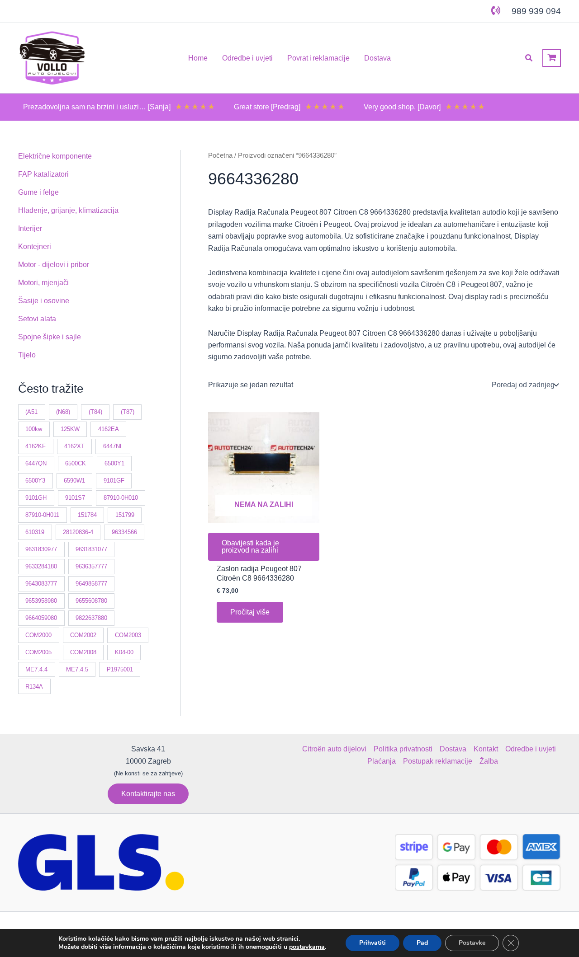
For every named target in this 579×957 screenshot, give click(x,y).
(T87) (127, 411)
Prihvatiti (372, 942)
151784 (87, 514)
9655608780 (91, 600)
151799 (124, 514)
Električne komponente (55, 156)
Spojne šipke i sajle (49, 337)
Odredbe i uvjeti (530, 749)
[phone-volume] (496, 10)
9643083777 (41, 583)
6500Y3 (35, 480)
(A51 (31, 411)
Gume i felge (38, 192)
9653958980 (41, 600)
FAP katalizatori (43, 174)
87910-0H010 (121, 497)
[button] (529, 58)
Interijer (30, 228)
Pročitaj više (250, 612)
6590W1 (74, 480)
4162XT (74, 446)
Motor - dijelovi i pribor (53, 264)
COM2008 (83, 652)
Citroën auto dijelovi (334, 749)
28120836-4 (78, 532)
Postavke (472, 942)
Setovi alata (37, 319)
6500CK (75, 463)
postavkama (307, 947)
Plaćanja (381, 761)
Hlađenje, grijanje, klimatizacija (68, 210)
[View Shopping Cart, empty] (551, 58)
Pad (422, 942)
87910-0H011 (42, 514)
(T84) (95, 411)
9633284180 (41, 566)
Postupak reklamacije (437, 761)
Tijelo (27, 355)
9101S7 (75, 497)
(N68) (63, 411)
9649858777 (91, 583)
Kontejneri (34, 246)
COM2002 (83, 635)
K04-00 (124, 652)
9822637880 (91, 618)
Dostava (453, 749)
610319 (34, 532)
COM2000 (38, 635)
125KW (70, 429)
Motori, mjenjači (43, 282)
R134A (34, 686)
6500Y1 (114, 463)
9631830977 (41, 549)
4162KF (35, 446)
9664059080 (41, 618)
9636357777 (91, 566)
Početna (220, 155)
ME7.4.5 (77, 669)
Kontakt (486, 749)
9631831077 (91, 549)
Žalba (488, 761)
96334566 (124, 532)
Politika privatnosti (403, 749)
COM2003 (128, 635)
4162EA (108, 429)
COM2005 (38, 652)
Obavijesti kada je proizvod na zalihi (250, 546)
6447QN (36, 463)
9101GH (36, 497)
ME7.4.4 (36, 669)
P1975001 (120, 669)
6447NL (113, 446)
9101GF (114, 480)
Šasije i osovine (43, 301)
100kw (33, 429)
